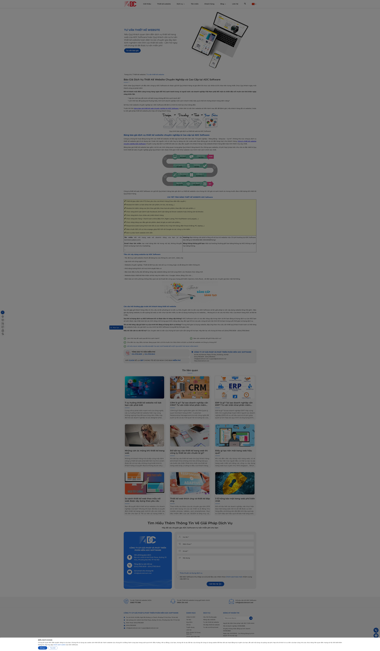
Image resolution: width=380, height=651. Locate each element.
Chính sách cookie (59, 644)
